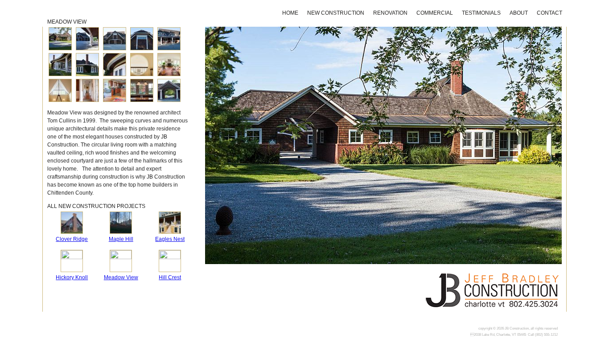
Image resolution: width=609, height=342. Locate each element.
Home (290, 13)
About (519, 13)
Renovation (390, 13)
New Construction (335, 13)
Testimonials (481, 13)
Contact (549, 13)
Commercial (434, 13)
